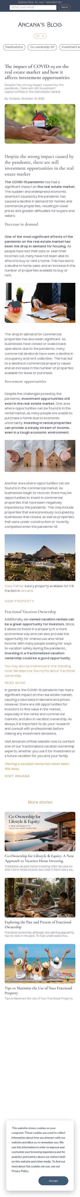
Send (64, 7)
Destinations (14, 47)
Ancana (27, 591)
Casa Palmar (15, 586)
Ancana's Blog (40, 24)
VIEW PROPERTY (19, 601)
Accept (53, 1180)
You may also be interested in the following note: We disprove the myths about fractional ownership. (40, 671)
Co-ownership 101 (42, 47)
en (38, 36)
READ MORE (15, 683)
